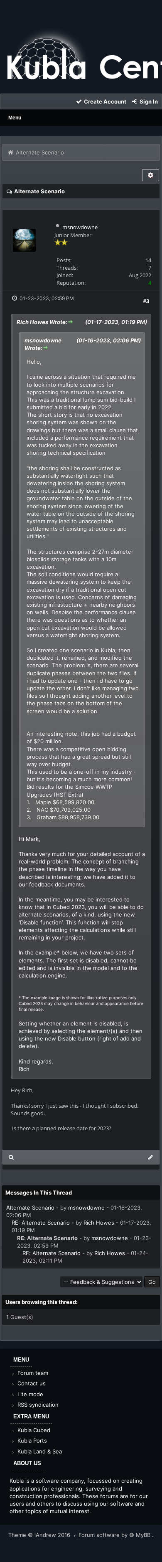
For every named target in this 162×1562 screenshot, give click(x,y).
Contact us (31, 1383)
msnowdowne (80, 227)
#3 (146, 301)
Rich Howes (98, 1222)
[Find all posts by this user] (11, 1157)
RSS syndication (37, 1404)
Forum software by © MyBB (115, 1535)
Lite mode (29, 1394)
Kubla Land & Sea (39, 1451)
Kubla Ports (31, 1440)
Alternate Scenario (30, 1207)
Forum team (32, 1373)
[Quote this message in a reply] (151, 1157)
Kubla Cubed (33, 1430)
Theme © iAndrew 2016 (40, 1535)
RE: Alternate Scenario (41, 1222)
